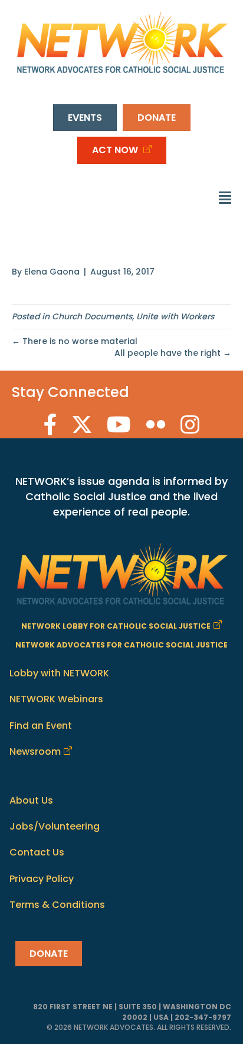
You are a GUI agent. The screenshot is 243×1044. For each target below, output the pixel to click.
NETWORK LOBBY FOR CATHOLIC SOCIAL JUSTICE (116, 626)
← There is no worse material (74, 341)
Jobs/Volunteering (54, 826)
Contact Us (36, 852)
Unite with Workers (175, 316)
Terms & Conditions (57, 904)
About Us (31, 800)
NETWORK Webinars (56, 699)
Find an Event (40, 725)
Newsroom (35, 751)
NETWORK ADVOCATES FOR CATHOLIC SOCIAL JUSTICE (121, 645)
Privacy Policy (41, 879)
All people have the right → (172, 353)
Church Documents (92, 316)
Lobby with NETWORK (59, 673)
